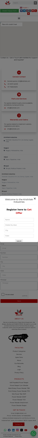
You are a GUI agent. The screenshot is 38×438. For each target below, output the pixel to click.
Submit (19, 241)
